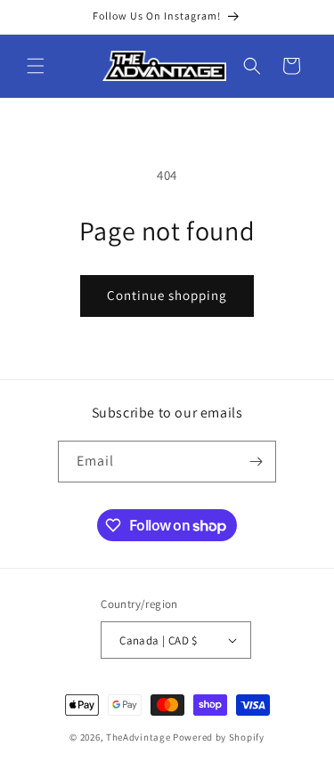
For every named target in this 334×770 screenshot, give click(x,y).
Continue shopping (167, 295)
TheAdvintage (138, 737)
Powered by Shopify (219, 737)
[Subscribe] (255, 461)
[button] (35, 65)
